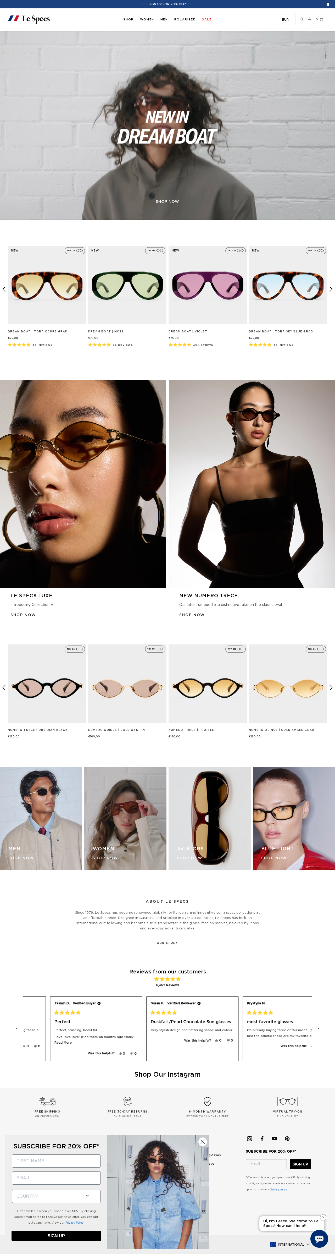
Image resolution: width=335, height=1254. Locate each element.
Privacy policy (278, 1190)
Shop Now (21, 858)
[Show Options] (87, 1195)
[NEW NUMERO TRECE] (252, 484)
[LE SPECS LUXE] (83, 484)
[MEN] (41, 818)
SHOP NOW (23, 615)
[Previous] (4, 289)
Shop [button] (128, 19)
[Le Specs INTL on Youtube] (274, 1138)
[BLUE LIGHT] (294, 818)
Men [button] (164, 19)
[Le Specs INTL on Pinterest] (287, 1138)
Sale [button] (206, 19)
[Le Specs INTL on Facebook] (262, 1138)
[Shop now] (167, 125)
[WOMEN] (125, 818)
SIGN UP (300, 1164)
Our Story (167, 943)
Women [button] (147, 19)
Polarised (185, 19)
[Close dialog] (202, 1141)
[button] (302, 19)
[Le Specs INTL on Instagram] (249, 1138)
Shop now (167, 202)
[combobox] (46, 1196)
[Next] (331, 289)
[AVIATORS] (210, 818)
